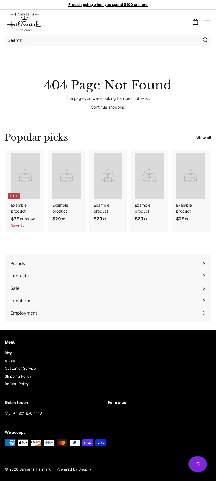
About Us (13, 360)
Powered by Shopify (74, 469)
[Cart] (195, 22)
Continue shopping (108, 107)
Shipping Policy (18, 376)
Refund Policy (17, 383)
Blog (8, 353)
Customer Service (20, 368)
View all (203, 137)
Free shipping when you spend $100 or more (108, 4)
